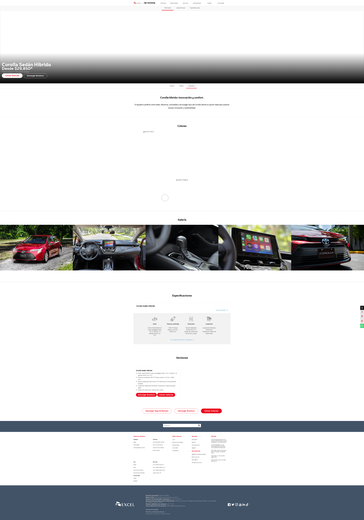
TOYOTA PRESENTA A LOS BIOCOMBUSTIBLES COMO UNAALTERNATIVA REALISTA (218, 446)
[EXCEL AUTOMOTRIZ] (138, 3)
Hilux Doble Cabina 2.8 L (159, 470)
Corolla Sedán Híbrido (139, 447)
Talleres (194, 442)
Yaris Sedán (136, 445)
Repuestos (194, 439)
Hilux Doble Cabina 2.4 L (159, 467)
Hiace (134, 478)
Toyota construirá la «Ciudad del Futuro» (218, 460)
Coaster (135, 481)
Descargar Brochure (35, 76)
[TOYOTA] (149, 3)
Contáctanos (175, 450)
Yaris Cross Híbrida (158, 445)
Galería (181, 86)
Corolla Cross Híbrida (158, 447)
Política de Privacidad (152, 509)
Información (167, 8)
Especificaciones (195, 8)
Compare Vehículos (197, 462)
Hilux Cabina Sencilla (158, 464)
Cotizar (209, 3)
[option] (182, 156)
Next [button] (358, 247)
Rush (134, 467)
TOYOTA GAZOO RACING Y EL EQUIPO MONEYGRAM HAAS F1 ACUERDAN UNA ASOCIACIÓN (219, 441)
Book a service (195, 457)
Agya (134, 442)
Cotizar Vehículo (12, 75)
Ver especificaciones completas (181, 340)
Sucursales (221, 3)
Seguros (194, 448)
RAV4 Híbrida (156, 450)
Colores (172, 86)
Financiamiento (196, 445)
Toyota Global (175, 445)
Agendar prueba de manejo (199, 454)
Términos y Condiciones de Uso (155, 512)
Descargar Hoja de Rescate (157, 411)
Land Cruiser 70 (157, 473)
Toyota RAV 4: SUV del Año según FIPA (218, 456)
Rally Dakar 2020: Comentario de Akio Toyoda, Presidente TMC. (218, 452)
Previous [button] (6, 247)
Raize (134, 464)
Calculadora (195, 459)
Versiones (191, 86)
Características (180, 8)
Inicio (173, 439)
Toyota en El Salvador (177, 442)
